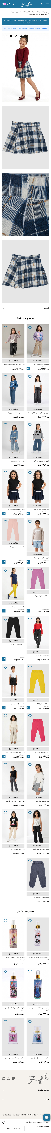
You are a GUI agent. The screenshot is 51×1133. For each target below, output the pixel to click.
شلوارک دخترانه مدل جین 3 (41, 558)
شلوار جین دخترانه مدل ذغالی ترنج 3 (38, 413)
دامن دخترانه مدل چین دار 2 (41, 509)
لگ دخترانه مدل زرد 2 (43, 704)
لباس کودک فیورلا (43, 12)
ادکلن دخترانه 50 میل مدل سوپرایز (14, 1058)
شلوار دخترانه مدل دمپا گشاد (41, 849)
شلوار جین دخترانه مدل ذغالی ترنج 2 (14, 364)
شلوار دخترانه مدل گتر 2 (17, 849)
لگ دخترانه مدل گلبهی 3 (17, 547)
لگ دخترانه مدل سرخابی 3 (41, 752)
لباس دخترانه (25, 12)
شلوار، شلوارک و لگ (13, 12)
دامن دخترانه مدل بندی (17, 704)
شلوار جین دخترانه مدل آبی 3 (16, 413)
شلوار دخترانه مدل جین (18, 461)
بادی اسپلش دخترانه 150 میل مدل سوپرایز (14, 1009)
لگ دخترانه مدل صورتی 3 (42, 596)
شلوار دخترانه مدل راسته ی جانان (15, 752)
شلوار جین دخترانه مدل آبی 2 (41, 461)
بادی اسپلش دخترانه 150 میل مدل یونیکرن (14, 958)
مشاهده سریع (37, 360)
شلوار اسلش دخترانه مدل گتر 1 (40, 897)
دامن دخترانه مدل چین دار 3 (16, 509)
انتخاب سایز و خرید (13, 1128)
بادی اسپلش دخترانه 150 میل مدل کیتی (39, 958)
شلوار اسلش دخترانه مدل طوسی (15, 801)
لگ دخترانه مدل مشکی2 (17, 644)
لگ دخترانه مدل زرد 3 (18, 607)
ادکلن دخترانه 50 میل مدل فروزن (39, 1058)
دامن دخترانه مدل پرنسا (42, 801)
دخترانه (33, 12)
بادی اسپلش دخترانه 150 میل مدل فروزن (39, 1009)
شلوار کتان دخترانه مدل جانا (41, 364)
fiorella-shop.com (8, 1115)
